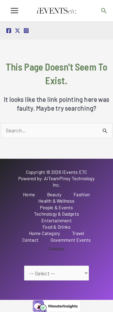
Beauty (54, 194)
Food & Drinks (56, 227)
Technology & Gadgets (56, 214)
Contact (30, 240)
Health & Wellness (56, 201)
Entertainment (56, 220)
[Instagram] (26, 30)
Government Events (71, 240)
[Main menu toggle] (14, 10)
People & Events (56, 207)
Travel (78, 233)
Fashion (82, 194)
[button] (104, 11)
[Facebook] (8, 30)
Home (29, 194)
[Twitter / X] (17, 30)
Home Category (44, 233)
